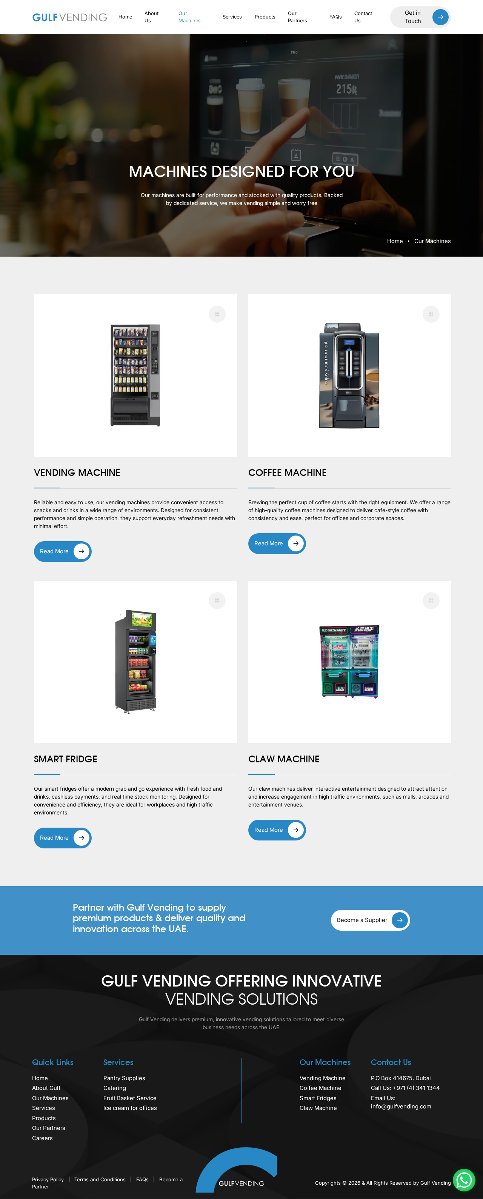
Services (232, 17)
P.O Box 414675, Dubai (401, 1078)
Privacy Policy (48, 1179)
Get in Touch (413, 17)
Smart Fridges (318, 1098)
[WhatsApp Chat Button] (464, 1180)
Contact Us (363, 17)
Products (265, 17)
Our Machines (189, 17)
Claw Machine (318, 1107)
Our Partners (297, 17)
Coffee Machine (320, 1087)
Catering (114, 1087)
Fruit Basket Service (130, 1098)
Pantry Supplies (124, 1078)
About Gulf (46, 1087)
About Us (151, 17)
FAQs (335, 17)
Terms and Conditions (100, 1179)
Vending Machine (323, 1078)
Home (125, 17)
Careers (42, 1138)
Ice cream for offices (130, 1107)
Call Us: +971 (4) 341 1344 (405, 1087)
